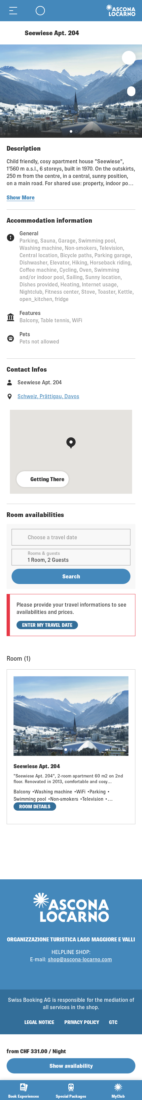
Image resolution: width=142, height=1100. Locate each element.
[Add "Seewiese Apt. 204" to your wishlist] (128, 57)
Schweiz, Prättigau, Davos (48, 396)
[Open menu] (13, 10)
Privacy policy (81, 1022)
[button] (71, 131)
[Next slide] (135, 91)
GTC (113, 1022)
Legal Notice (39, 1022)
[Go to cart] (26, 10)
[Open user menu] (40, 10)
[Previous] (12, 32)
